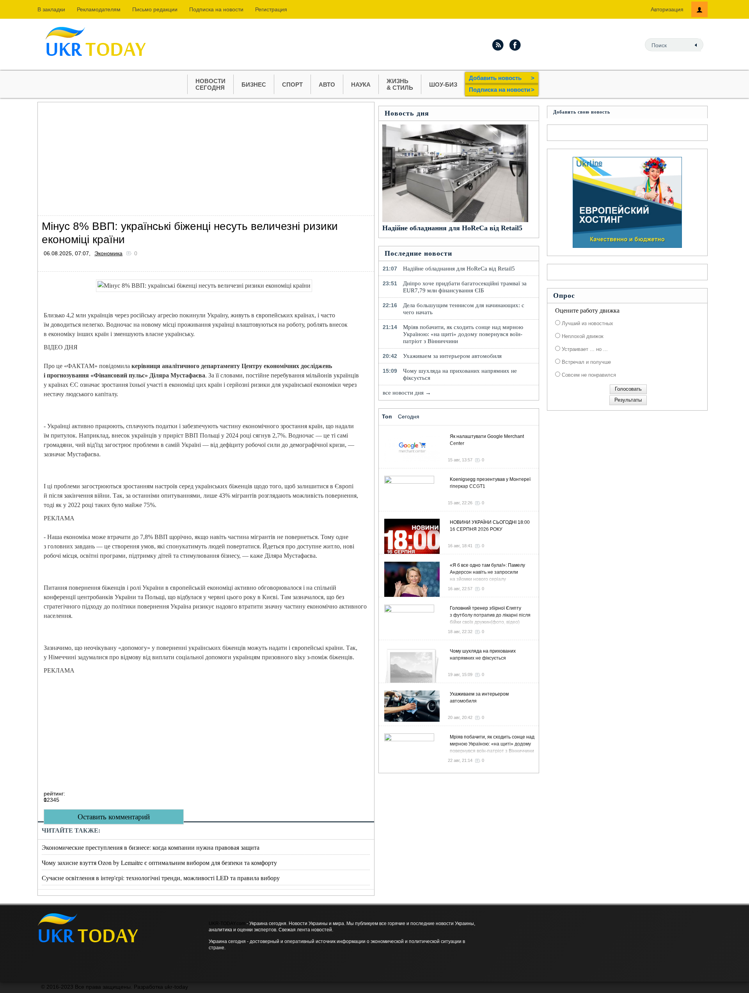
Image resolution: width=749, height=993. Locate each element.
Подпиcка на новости (216, 9)
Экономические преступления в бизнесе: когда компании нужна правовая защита (150, 847)
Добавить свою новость (581, 112)
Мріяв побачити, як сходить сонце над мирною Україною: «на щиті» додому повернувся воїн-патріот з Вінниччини (463, 334)
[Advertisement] (206, 157)
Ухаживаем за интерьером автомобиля (452, 356)
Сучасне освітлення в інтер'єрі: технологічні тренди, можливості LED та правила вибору (161, 878)
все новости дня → (407, 393)
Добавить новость (501, 78)
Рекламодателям (99, 9)
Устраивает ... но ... (584, 349)
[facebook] (515, 45)
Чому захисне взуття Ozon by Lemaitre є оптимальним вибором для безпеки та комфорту (159, 862)
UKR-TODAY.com (227, 923)
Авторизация (667, 9)
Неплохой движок (581, 336)
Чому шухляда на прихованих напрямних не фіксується (460, 374)
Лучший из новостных (586, 323)
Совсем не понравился (588, 375)
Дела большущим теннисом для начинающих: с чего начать (463, 308)
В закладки (51, 9)
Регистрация (271, 9)
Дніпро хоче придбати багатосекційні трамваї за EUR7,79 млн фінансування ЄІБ (465, 287)
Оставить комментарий (114, 817)
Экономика (108, 253)
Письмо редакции (154, 9)
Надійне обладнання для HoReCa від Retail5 (452, 228)
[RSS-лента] (498, 45)
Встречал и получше (585, 362)
